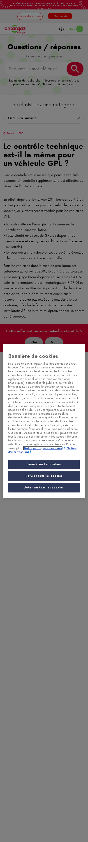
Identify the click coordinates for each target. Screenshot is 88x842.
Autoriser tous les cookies (44, 487)
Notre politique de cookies (43, 448)
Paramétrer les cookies (44, 464)
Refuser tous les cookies (44, 475)
